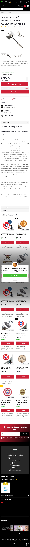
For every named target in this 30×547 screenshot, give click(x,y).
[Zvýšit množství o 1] (27, 78)
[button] (7, 243)
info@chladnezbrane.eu (16, 458)
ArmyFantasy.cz (20, 534)
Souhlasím (15, 275)
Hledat (26, 9)
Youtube (16, 467)
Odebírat (24, 434)
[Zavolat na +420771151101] (19, 6)
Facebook (16, 463)
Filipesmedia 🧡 (17, 541)
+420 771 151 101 (16, 460)
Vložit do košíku (15, 84)
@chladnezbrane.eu (16, 470)
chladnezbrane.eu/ (16, 465)
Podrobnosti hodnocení (19, 26)
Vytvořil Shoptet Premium (16, 543)
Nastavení (15, 280)
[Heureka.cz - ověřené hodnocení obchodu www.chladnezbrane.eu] (5, 487)
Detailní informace (17, 65)
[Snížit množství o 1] (27, 80)
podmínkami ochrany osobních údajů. (11, 439)
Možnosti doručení (7, 74)
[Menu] (28, 5)
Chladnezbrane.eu (11, 534)
